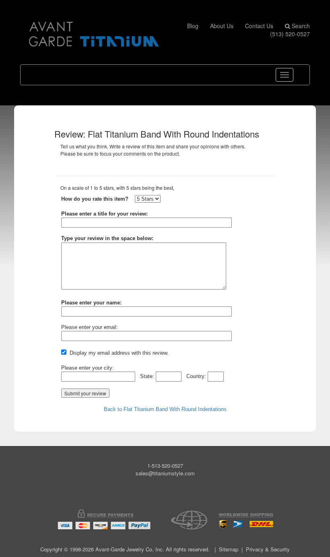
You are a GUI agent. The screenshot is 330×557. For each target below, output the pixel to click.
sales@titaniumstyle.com (165, 473)
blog (192, 26)
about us (221, 26)
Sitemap (228, 549)
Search (300, 26)
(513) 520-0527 (290, 34)
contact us (259, 26)
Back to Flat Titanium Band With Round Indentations (165, 409)
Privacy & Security (268, 549)
